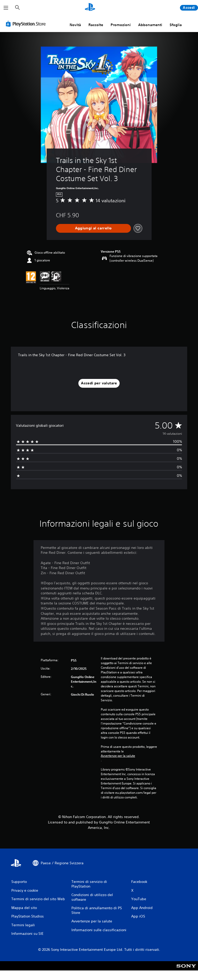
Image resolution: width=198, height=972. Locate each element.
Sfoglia (176, 24)
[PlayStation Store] (27, 24)
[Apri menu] (6, 7)
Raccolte (95, 24)
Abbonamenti (150, 24)
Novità (75, 24)
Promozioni (121, 24)
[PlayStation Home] (90, 8)
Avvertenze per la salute (118, 756)
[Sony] (186, 969)
